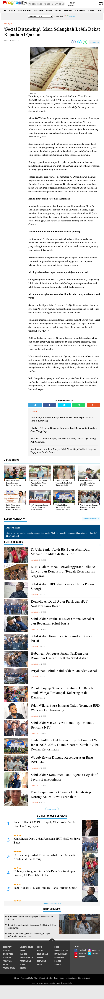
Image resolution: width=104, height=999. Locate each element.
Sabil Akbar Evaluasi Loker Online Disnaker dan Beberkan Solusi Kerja (62, 620)
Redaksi (49, 978)
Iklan (62, 978)
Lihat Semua (52, 809)
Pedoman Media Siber (29, 978)
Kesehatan (7, 947)
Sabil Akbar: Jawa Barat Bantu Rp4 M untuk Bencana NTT (62, 724)
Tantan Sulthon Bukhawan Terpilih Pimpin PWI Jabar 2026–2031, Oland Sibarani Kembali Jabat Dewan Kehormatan (65, 744)
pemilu (40, 957)
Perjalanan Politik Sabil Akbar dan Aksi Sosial (64, 670)
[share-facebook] (74, 42)
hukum (91, 10)
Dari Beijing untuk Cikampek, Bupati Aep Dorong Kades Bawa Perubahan (61, 794)
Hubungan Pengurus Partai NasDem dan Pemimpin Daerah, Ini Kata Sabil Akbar (59, 655)
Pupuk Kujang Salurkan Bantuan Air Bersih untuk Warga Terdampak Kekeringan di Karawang (62, 692)
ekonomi (68, 10)
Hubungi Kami (84, 978)
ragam (49, 10)
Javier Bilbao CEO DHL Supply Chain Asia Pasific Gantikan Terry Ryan (44, 824)
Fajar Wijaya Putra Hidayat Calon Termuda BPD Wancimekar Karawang (65, 707)
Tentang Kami (71, 978)
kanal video (8, 954)
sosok (40, 965)
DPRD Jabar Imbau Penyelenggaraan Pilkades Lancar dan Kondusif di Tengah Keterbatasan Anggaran (63, 571)
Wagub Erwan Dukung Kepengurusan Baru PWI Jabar (62, 759)
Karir (56, 978)
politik (12, 10)
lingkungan (42, 954)
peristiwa (38, 10)
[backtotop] (52, 941)
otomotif (7, 957)
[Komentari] (93, 405)
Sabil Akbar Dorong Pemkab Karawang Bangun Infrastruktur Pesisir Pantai (29, 935)
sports (57, 965)
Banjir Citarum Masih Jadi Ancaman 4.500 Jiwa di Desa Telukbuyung (32, 926)
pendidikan (80, 10)
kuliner (23, 954)
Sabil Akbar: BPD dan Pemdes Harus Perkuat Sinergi (63, 586)
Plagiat (42, 978)
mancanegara (60, 954)
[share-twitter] (79, 42)
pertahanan (25, 961)
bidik (56, 947)
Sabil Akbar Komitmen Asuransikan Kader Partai (61, 638)
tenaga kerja (9, 968)
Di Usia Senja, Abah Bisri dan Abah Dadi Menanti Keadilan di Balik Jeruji (60, 551)
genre (22, 950)
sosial (58, 10)
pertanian (41, 961)
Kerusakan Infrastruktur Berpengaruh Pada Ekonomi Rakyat (30, 918)
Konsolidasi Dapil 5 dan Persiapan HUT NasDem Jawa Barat (59, 603)
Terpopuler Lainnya (52, 903)
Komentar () (94, 42)
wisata (23, 968)
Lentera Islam (26, 947)
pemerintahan (24, 10)
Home (16, 978)
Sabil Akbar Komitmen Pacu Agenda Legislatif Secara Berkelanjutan (64, 776)
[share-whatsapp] (85, 42)
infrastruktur (61, 950)
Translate (72, 16)
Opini (39, 947)
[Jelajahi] (101, 3)
